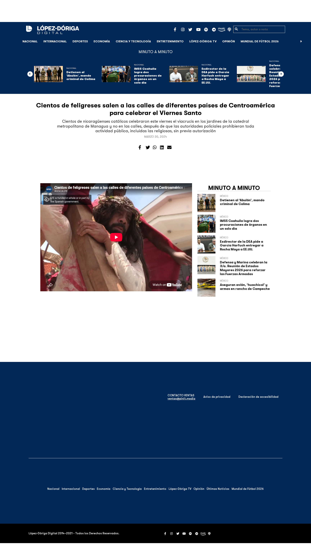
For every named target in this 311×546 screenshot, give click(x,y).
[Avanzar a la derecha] (301, 41)
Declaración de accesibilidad (258, 396)
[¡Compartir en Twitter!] (148, 147)
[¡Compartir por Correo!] (169, 147)
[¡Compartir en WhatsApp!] (155, 147)
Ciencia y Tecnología (133, 41)
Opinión (228, 41)
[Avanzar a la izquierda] (30, 74)
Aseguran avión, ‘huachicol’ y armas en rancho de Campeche (245, 287)
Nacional (30, 41)
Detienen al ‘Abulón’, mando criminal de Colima (80, 76)
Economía (102, 41)
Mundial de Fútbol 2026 (260, 41)
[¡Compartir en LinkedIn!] (162, 147)
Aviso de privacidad (216, 396)
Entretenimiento (170, 41)
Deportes (80, 41)
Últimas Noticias (218, 488)
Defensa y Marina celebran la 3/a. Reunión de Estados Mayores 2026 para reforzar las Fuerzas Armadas (243, 268)
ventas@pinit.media (181, 398)
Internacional (55, 41)
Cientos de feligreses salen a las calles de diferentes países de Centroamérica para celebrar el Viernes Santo (155, 109)
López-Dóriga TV (203, 41)
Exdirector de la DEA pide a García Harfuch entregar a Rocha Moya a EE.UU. (215, 75)
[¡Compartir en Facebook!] (139, 147)
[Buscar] (306, 41)
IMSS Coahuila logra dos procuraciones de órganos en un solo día (148, 75)
